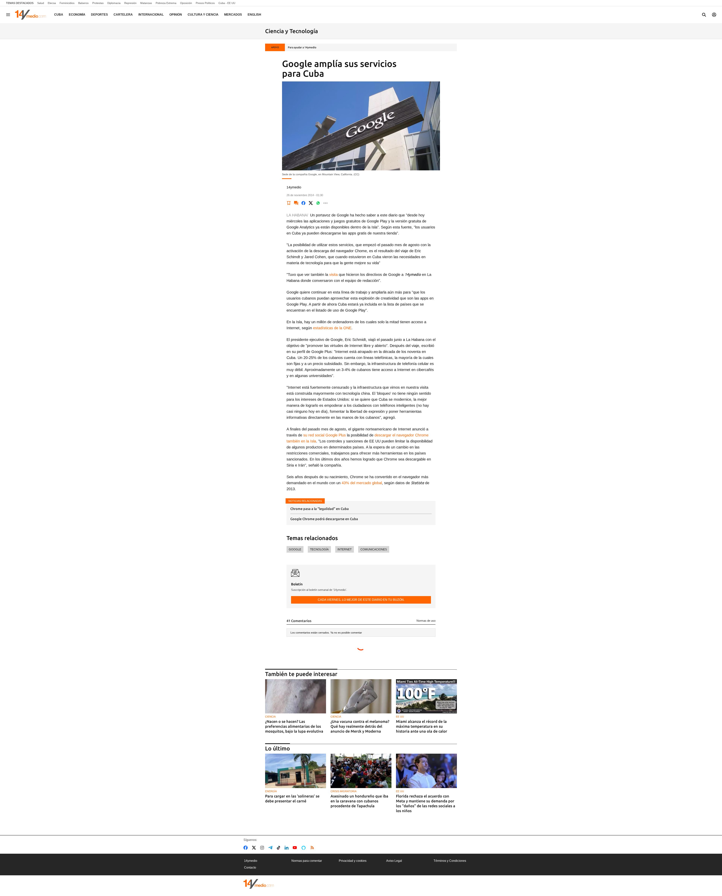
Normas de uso (425, 620)
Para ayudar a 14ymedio (302, 47)
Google (295, 549)
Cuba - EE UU (226, 3)
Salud (40, 3)
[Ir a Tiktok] (279, 847)
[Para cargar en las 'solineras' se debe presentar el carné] (295, 771)
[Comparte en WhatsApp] (318, 203)
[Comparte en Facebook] (303, 203)
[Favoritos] (289, 203)
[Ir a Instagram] (262, 847)
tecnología (319, 549)
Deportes (99, 14)
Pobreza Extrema (166, 3)
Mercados (233, 14)
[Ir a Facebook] (246, 847)
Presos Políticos (205, 3)
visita (333, 274)
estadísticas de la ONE (332, 328)
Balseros (83, 3)
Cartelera (123, 14)
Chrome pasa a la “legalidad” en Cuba (319, 509)
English (254, 14)
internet (344, 549)
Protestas (98, 3)
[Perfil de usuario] (714, 14)
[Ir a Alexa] (304, 847)
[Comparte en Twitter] (311, 203)
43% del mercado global (362, 483)
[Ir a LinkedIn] (287, 847)
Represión (130, 3)
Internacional (151, 14)
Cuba (58, 14)
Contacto (250, 867)
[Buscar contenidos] (704, 15)
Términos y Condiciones (450, 860)
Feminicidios (67, 3)
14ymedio (250, 860)
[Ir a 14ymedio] (32, 15)
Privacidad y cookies (352, 860)
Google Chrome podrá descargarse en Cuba (324, 519)
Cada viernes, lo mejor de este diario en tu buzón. (361, 599)
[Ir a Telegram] (271, 847)
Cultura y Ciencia (203, 14)
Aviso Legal (394, 860)
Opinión (175, 14)
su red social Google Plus (324, 435)
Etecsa (52, 3)
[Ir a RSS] (313, 847)
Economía (77, 14)
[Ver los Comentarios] (296, 203)
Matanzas (146, 3)
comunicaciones (373, 549)
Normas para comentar (306, 860)
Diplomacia (114, 3)
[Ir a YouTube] (295, 847)
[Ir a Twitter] (254, 847)
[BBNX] (258, 884)
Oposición (186, 3)
